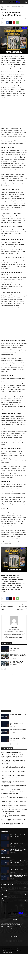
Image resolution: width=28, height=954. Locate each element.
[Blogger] (7, 941)
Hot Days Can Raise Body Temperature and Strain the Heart (7, 608)
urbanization (4, 591)
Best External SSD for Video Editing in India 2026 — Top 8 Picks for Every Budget (18, 656)
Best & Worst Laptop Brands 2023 (13, 752)
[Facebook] (7, 22)
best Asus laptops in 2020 (6, 773)
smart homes (4, 587)
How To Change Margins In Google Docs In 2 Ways (12, 766)
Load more (13, 744)
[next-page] (5, 669)
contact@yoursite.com (12, 931)
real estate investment (6, 583)
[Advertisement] (14, 114)
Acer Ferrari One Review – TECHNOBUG (10, 819)
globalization (4, 579)
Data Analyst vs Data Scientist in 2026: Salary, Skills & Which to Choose (17, 723)
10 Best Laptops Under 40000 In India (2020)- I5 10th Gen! (13, 791)
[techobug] (2, 19)
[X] (10, 22)
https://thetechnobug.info (14, 629)
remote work (19, 585)
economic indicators (15, 577)
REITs (15, 585)
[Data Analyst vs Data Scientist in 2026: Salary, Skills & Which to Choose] (5, 724)
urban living (17, 589)
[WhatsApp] (17, 22)
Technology (7, 6)
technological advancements (7, 589)
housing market (5, 581)
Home (2, 6)
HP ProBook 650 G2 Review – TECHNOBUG (10, 823)
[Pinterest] (14, 22)
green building (21, 579)
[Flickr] (14, 941)
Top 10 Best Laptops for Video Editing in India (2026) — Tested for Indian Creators (18, 663)
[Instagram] (17, 941)
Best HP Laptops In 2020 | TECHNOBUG (10, 785)
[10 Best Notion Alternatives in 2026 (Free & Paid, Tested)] (5, 649)
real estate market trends (7, 585)
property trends (13, 581)
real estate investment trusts (18, 583)
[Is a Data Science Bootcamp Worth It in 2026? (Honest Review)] (5, 731)
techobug (6, 18)
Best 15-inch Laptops (7, 803)
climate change (9, 575)
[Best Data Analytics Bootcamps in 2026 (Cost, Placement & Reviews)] (5, 739)
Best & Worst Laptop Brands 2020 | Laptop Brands (12, 771)
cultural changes (16, 575)
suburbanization (12, 587)
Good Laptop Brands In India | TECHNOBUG (11, 781)
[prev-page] (2, 669)
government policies (13, 579)
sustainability (19, 587)
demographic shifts (6, 577)
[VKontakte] (21, 941)
